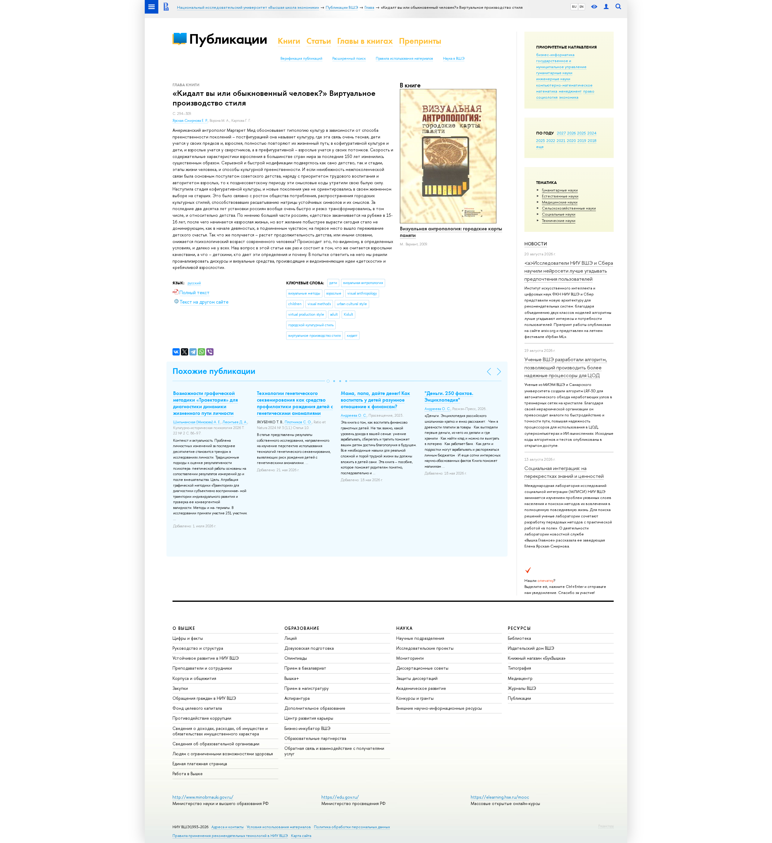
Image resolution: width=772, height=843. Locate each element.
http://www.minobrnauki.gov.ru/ (202, 797)
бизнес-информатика (555, 54)
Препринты (420, 41)
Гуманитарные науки (560, 190)
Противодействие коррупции (201, 718)
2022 (550, 140)
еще (540, 146)
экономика (568, 97)
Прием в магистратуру (306, 688)
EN (582, 7)
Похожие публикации (213, 371)
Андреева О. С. (354, 415)
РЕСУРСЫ (519, 628)
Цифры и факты (187, 638)
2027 (561, 133)
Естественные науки (560, 196)
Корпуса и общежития (194, 678)
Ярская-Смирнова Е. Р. (190, 120)
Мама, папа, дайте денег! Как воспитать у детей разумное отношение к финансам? (375, 400)
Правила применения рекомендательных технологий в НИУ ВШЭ (230, 835)
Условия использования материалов (279, 826)
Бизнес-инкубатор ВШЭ (307, 728)
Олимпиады (295, 658)
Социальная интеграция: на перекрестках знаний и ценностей (564, 472)
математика (546, 91)
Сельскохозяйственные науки (569, 208)
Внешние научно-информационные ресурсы (439, 708)
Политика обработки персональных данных (352, 826)
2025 (581, 133)
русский (194, 283)
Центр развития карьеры (308, 718)
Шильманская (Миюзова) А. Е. (197, 422)
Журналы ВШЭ (522, 688)
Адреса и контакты (227, 826)
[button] (328, 381)
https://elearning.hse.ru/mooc (500, 797)
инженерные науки (553, 78)
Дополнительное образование (314, 708)
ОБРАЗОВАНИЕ (301, 628)
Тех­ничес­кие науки (558, 220)
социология (547, 97)
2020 (571, 140)
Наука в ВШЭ (453, 58)
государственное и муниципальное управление (561, 63)
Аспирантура (297, 698)
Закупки (180, 688)
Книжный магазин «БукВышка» (537, 658)
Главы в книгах (365, 41)
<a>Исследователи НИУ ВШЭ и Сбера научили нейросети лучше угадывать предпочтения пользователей (568, 270)
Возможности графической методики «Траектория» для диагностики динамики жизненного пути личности (205, 403)
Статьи (318, 41)
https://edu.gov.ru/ (340, 797)
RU (574, 7)
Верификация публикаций (301, 58)
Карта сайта (301, 835)
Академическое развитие (421, 688)
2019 (581, 140)
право (588, 91)
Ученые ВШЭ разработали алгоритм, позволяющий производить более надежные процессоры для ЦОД (565, 367)
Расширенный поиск (349, 58)
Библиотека (519, 638)
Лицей (290, 638)
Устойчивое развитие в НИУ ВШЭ (205, 658)
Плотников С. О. (298, 422)
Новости (535, 244)
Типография (519, 668)
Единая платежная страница (199, 763)
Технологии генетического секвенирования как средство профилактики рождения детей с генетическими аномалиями (295, 403)
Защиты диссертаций (417, 678)
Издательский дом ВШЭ (531, 648)
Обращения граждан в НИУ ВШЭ (204, 698)
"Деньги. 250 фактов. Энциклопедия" (449, 396)
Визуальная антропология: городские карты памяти (451, 231)
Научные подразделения (420, 638)
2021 (561, 140)
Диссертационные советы (422, 668)
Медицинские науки (559, 202)
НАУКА (404, 628)
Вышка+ (291, 678)
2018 (592, 140)
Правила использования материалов (404, 58)
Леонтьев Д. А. (235, 422)
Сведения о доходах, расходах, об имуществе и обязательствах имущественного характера (220, 731)
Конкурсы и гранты (415, 698)
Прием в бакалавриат (305, 668)
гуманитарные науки (554, 72)
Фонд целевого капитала (197, 708)
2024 (591, 133)
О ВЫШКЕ (183, 628)
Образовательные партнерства (315, 738)
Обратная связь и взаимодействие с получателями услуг (334, 750)
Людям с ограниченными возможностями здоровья (222, 753)
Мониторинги (410, 658)
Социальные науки (558, 214)
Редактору (606, 826)
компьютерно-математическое (564, 85)
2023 (540, 140)
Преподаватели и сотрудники (202, 668)
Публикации (228, 39)
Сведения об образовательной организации (215, 744)
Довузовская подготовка (309, 648)
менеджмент (570, 91)
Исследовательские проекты (425, 648)
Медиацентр (520, 678)
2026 (571, 133)
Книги (289, 41)
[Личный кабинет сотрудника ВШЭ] (606, 7)
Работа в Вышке (187, 773)
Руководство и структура (197, 648)
